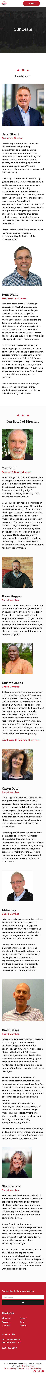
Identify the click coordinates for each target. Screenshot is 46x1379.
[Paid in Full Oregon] (4, 3)
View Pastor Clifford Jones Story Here (21, 740)
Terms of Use (23, 1368)
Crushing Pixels (28, 1366)
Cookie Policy (35, 1368)
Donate (31, 3)
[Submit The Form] (23, 1302)
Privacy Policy (10, 1368)
